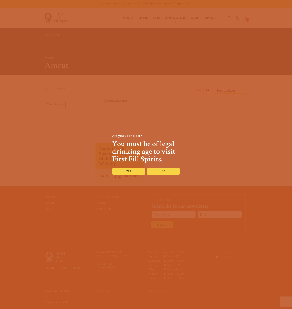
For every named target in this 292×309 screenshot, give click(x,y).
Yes (128, 171)
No (163, 171)
